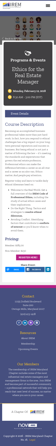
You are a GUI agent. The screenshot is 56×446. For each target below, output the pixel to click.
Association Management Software (28, 428)
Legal (32, 439)
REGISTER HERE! (28, 257)
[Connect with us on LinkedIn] (25, 322)
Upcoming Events (28, 349)
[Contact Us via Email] (37, 322)
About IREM (28, 338)
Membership (28, 343)
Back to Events (13, 38)
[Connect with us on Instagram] (30, 322)
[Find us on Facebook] (19, 322)
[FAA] (37, 411)
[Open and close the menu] (38, 6)
